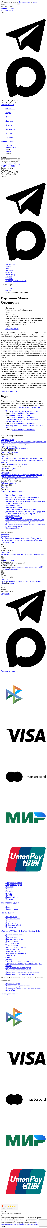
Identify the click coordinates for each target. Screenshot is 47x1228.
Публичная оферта (12, 984)
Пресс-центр (10, 129)
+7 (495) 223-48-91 (8, 8)
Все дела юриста (7, 440)
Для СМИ (9, 895)
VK (39, 407)
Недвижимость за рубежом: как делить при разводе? (21, 581)
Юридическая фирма (13, 883)
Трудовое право (11, 945)
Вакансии (9, 891)
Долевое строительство (14, 935)
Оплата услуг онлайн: (9, 671)
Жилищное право (12, 943)
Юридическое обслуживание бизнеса (19, 974)
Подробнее (5, 456)
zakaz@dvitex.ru (7, 10)
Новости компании (12, 919)
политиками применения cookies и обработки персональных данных (23, 1223)
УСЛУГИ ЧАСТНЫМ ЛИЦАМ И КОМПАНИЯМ (20, 931)
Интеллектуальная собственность (18, 970)
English (10, 6)
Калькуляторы (11, 927)
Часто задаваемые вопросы (15, 281)
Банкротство (10, 955)
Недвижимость (29, 540)
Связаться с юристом (9, 391)
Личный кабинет (7, 105)
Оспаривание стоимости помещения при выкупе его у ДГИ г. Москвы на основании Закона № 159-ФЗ (22, 476)
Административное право (15, 947)
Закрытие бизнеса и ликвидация (18, 968)
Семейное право (39, 554)
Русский (4, 6)
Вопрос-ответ (10, 923)
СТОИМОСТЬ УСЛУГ (10, 903)
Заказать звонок (7, 168)
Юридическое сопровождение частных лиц (22, 972)
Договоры (9, 959)
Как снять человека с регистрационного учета (23, 411)
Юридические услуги (13, 885)
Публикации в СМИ (13, 925)
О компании (10, 109)
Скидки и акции (11, 909)
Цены (7, 117)
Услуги (8, 113)
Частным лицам (25, 2)
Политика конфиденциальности (17, 986)
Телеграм (20, 407)
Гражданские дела (12, 949)
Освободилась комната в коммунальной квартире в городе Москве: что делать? (21, 539)
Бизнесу (36, 2)
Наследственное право (14, 939)
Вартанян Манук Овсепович (23, 413)
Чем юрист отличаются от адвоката (19, 415)
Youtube (28, 407)
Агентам (8, 133)
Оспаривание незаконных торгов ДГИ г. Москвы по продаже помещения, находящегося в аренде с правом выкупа (22, 460)
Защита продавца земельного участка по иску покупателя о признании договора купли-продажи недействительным (23, 444)
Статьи (8, 921)
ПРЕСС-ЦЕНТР (7, 913)
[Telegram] (25, 55)
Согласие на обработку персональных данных (23, 988)
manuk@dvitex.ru (11, 329)
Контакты (9, 137)
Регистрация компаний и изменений (19, 962)
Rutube (34, 407)
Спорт (7, 957)
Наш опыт (9, 121)
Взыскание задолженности (15, 953)
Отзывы (8, 125)
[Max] (25, 97)
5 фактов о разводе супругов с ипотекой (16, 554)
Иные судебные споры (9, 452)
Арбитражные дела (8, 468)
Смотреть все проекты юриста (13, 491)
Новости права (11, 917)
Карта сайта (10, 990)
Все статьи (5, 534)
